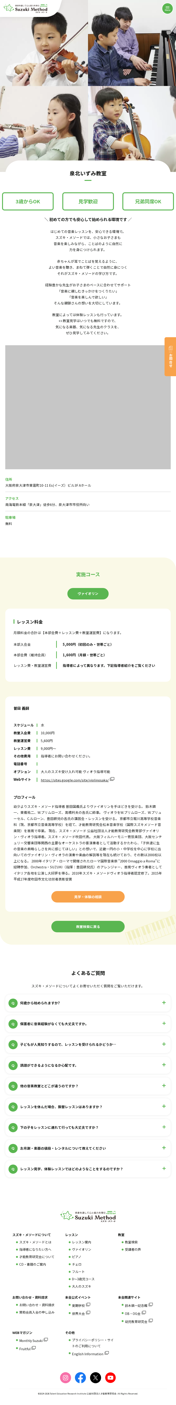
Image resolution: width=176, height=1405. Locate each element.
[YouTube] (110, 1377)
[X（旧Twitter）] (95, 1377)
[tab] (88, 593)
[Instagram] (65, 1377)
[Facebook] (80, 1377)
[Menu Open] (167, 8)
